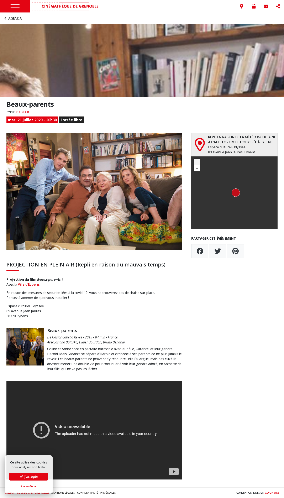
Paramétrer (28, 486)
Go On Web (272, 492)
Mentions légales (63, 492)
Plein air (22, 112)
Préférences (108, 492)
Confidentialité (87, 492)
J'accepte (30, 476)
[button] (234, 193)
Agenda (14, 18)
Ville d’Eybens (29, 284)
